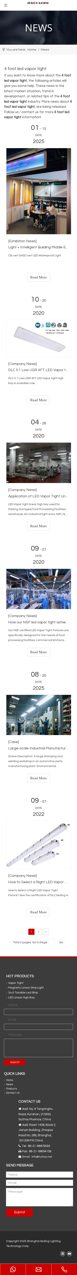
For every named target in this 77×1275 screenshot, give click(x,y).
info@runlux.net (42, 1156)
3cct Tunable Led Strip (23, 992)
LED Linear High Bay (21, 997)
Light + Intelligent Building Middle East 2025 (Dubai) (38, 247)
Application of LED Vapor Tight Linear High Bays (38, 496)
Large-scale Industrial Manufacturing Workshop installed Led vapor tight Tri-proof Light (38, 748)
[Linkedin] (62, 1253)
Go (61, 942)
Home (9, 1080)
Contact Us (13, 1092)
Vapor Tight (15, 983)
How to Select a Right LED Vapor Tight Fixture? (38, 882)
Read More (38, 277)
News (9, 1084)
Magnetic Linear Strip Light (26, 987)
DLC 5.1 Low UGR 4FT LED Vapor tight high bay (38, 370)
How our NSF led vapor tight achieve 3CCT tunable (38, 622)
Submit (15, 1062)
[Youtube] (69, 1253)
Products (11, 1088)
